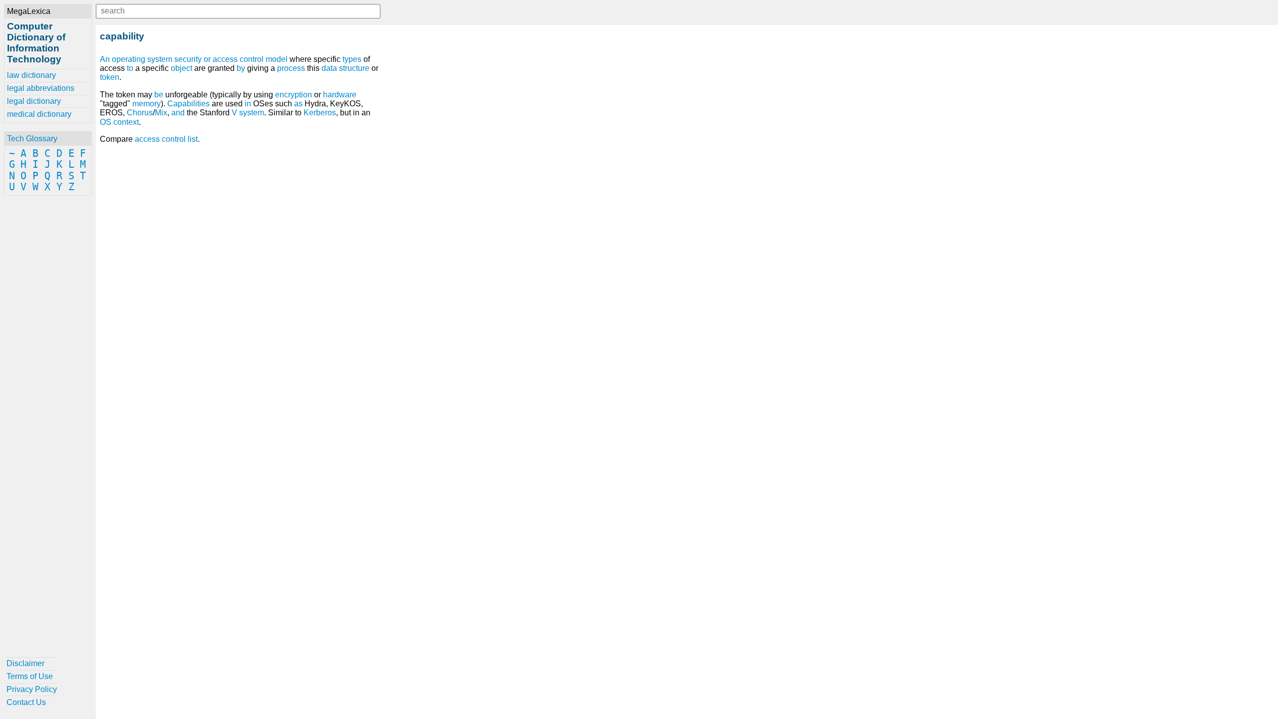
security (188, 59)
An (105, 59)
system (251, 112)
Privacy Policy (31, 689)
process (291, 68)
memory (146, 103)
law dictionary (31, 75)
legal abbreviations (40, 88)
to (130, 68)
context (126, 122)
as (298, 103)
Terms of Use (29, 676)
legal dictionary (34, 101)
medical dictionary (39, 114)
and (178, 112)
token (109, 77)
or (207, 59)
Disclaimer (25, 663)
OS (105, 122)
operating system (142, 59)
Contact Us (26, 702)
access (225, 59)
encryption (293, 94)
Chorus (140, 112)
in (248, 103)
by (241, 68)
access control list (166, 139)
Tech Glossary (32, 138)
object (181, 68)
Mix (161, 112)
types (351, 59)
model (277, 59)
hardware (339, 94)
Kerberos (320, 112)
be (158, 94)
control (252, 59)
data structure (345, 68)
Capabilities (188, 103)
